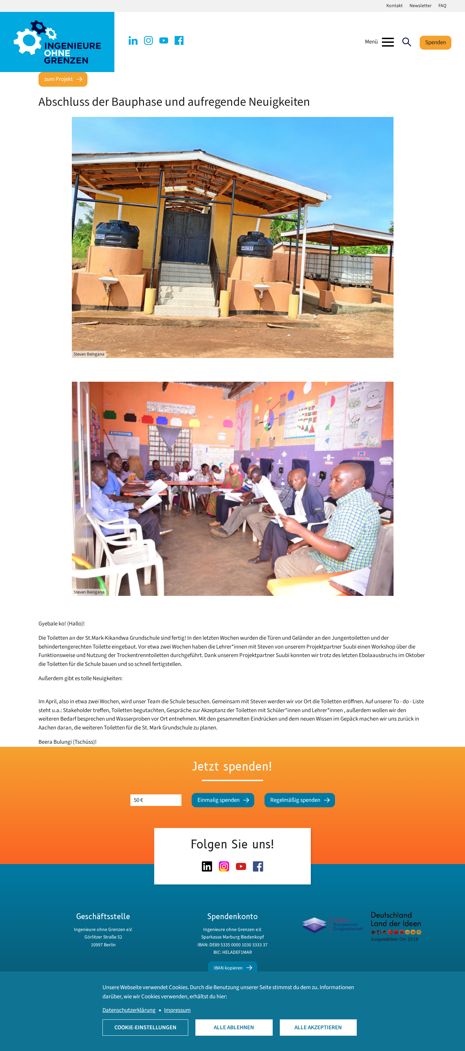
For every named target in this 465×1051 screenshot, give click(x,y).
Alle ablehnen (234, 1027)
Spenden (435, 42)
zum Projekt (58, 79)
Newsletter (421, 5)
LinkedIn (133, 40)
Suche (406, 42)
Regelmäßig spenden (295, 800)
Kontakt (394, 5)
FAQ (442, 5)
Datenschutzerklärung (129, 1010)
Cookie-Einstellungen (145, 1027)
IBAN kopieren (228, 968)
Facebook (179, 40)
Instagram (148, 40)
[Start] (57, 42)
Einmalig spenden (218, 800)
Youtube (164, 40)
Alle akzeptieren (318, 1027)
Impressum (177, 1010)
